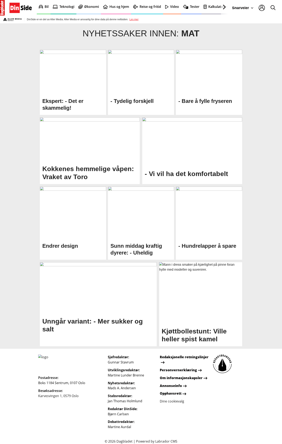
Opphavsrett (170, 393)
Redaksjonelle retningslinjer (184, 357)
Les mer (134, 19)
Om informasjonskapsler (181, 378)
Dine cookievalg (172, 401)
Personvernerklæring (178, 370)
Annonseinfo (171, 385)
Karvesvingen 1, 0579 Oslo (58, 396)
